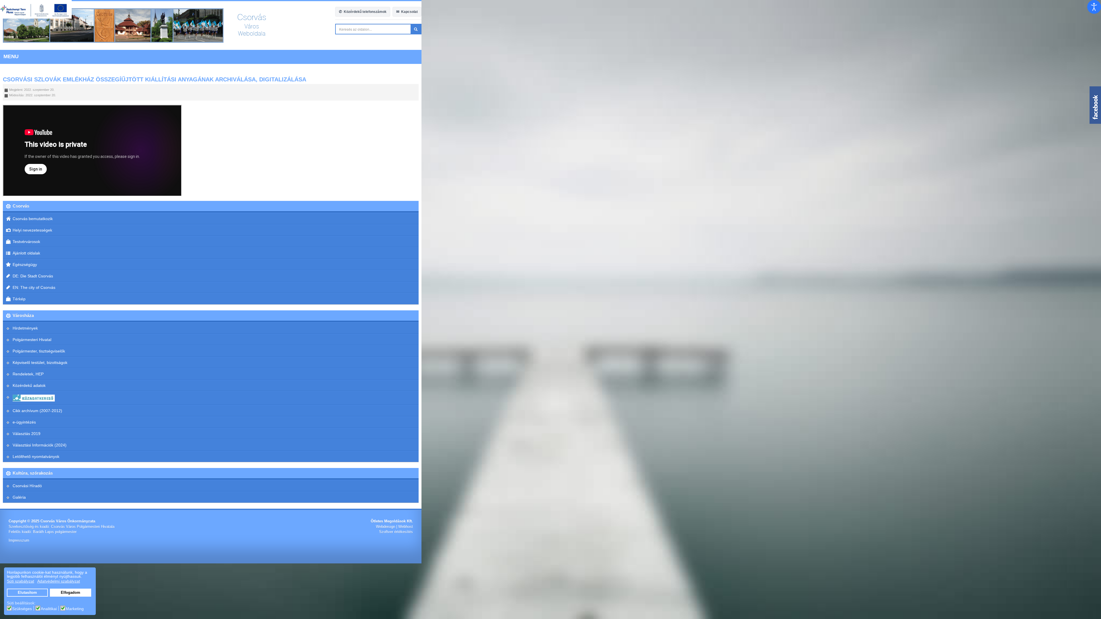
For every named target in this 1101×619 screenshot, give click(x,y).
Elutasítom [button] (27, 593)
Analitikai (49, 609)
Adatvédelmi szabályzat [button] (58, 581)
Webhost (1085, 527)
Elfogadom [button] (70, 593)
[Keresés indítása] (1095, 29)
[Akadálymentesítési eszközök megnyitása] (1094, 7)
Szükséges (22, 609)
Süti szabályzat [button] (20, 581)
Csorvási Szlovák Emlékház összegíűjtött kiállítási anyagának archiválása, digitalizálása (154, 79)
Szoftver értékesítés (1075, 532)
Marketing (75, 609)
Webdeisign (1065, 527)
